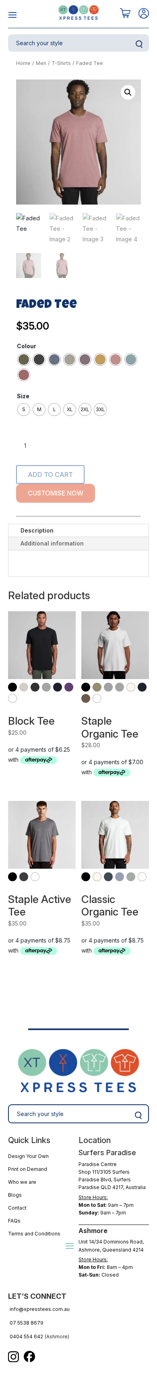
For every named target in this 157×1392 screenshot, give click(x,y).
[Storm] (130, 876)
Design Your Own (28, 1156)
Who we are (22, 1182)
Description (37, 530)
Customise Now (55, 493)
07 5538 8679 (26, 1323)
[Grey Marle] (46, 687)
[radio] (24, 359)
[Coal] (35, 687)
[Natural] (130, 687)
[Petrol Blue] (108, 876)
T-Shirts (61, 63)
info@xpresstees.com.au (40, 1309)
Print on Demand (27, 1169)
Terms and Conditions (34, 1234)
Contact (17, 1208)
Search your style (139, 44)
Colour (26, 346)
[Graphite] (23, 876)
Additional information (52, 543)
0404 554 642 (26, 1336)
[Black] (12, 687)
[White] (12, 698)
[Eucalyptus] (97, 687)
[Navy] (57, 687)
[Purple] (68, 687)
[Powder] (119, 876)
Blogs (15, 1195)
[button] (128, 92)
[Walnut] (85, 698)
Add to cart (50, 474)
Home (23, 63)
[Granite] (108, 687)
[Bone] (23, 687)
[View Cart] (125, 13)
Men (41, 63)
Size (23, 396)
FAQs (14, 1221)
